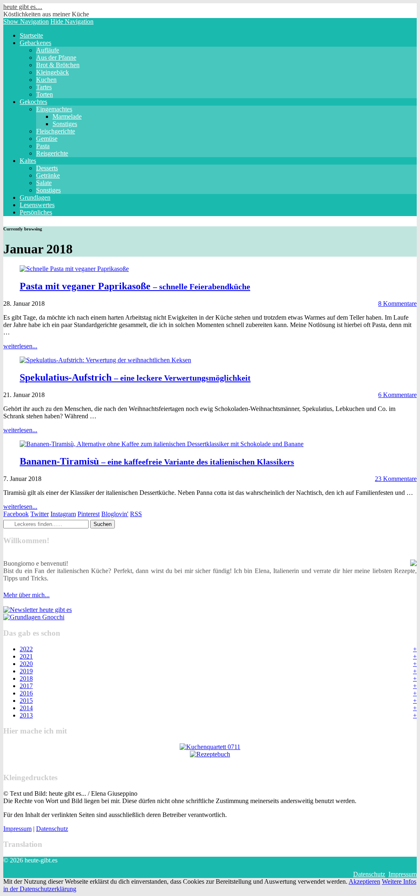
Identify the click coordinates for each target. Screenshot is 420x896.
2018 (26, 678)
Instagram (63, 513)
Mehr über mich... (26, 594)
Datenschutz (52, 828)
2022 (26, 648)
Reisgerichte (52, 153)
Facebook (16, 513)
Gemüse (46, 138)
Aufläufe (47, 50)
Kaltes (28, 160)
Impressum (17, 828)
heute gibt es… (22, 6)
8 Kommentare (397, 303)
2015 (26, 700)
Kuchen (46, 79)
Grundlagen (35, 197)
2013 (26, 715)
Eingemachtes (54, 109)
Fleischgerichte (55, 131)
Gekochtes (33, 101)
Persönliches (36, 212)
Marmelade (67, 116)
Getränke (48, 175)
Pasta (43, 145)
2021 (26, 656)
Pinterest (89, 513)
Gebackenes (35, 42)
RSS (136, 513)
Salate (44, 182)
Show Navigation (26, 21)
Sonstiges (64, 123)
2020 (26, 663)
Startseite (31, 35)
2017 (26, 685)
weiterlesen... (20, 346)
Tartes (44, 87)
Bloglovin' (114, 513)
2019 (26, 671)
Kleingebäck (52, 72)
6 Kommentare (397, 394)
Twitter (39, 513)
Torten (44, 94)
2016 (26, 693)
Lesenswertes (37, 204)
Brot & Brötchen (58, 64)
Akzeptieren (364, 881)
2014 (26, 707)
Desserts (47, 168)
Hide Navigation (72, 21)
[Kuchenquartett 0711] (210, 746)
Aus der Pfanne (56, 57)
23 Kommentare (396, 478)
